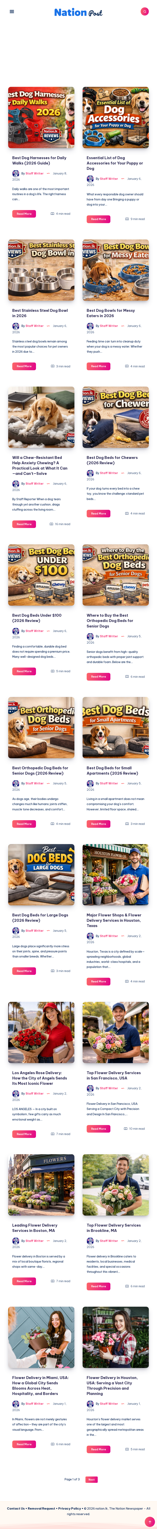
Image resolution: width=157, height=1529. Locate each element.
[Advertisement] (78, 49)
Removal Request (41, 1508)
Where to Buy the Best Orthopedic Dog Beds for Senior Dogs (110, 620)
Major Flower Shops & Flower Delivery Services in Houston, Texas (114, 920)
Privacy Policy (69, 1508)
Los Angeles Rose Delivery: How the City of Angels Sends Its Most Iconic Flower (39, 1078)
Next (92, 1479)
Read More (26, 215)
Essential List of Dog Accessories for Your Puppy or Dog (115, 163)
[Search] (145, 11)
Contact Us (16, 1508)
